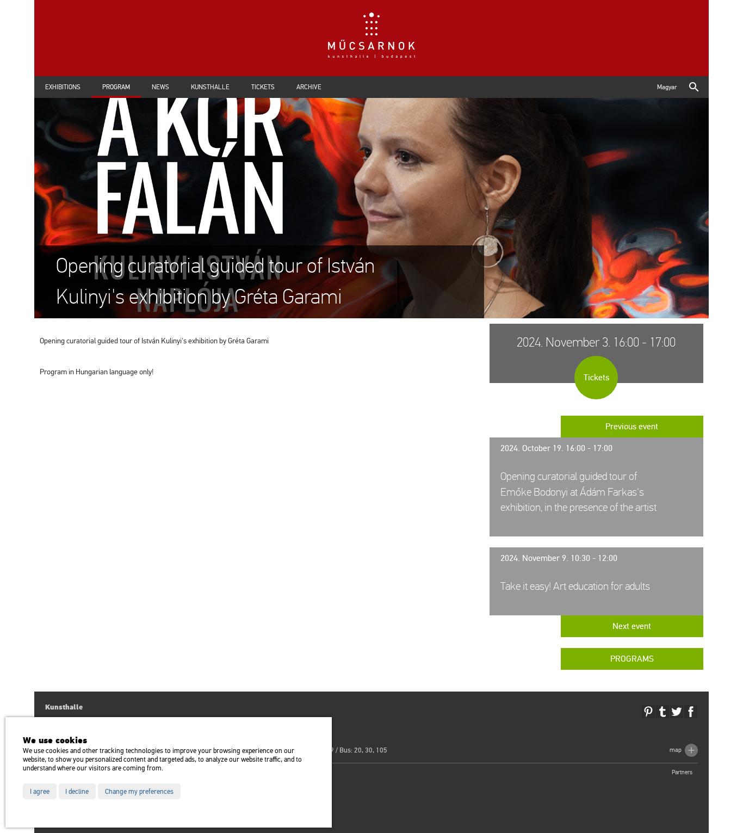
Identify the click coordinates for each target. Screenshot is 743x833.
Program (116, 87)
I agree (39, 791)
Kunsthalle (210, 87)
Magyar (667, 87)
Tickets (263, 87)
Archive (308, 87)
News (160, 87)
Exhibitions (63, 87)
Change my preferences (139, 791)
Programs (632, 658)
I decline (77, 791)
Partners (682, 772)
